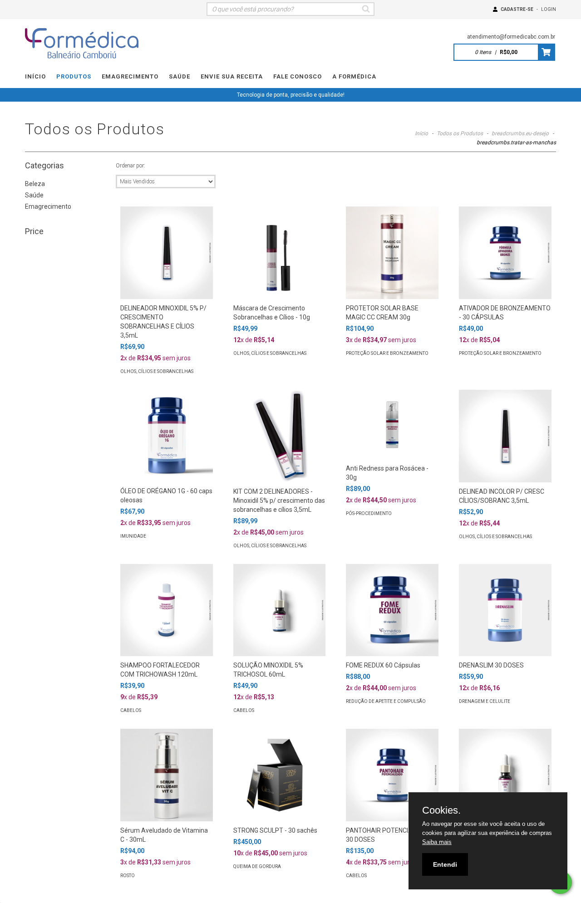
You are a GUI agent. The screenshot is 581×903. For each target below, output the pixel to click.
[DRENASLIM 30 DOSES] (505, 610)
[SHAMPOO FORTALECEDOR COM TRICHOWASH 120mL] (166, 610)
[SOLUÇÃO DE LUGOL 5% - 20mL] (505, 775)
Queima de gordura (257, 866)
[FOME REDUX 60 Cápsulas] (392, 610)
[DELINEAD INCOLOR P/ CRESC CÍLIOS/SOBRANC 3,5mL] (505, 436)
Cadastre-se (517, 9)
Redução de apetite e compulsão (386, 701)
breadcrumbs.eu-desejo (520, 133)
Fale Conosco (297, 76)
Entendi (445, 864)
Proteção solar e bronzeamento (387, 353)
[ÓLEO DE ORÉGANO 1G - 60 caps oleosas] (166, 436)
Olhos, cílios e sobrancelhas (156, 371)
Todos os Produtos (460, 133)
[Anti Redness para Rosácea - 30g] (392, 424)
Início (35, 76)
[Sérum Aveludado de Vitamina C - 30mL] (166, 775)
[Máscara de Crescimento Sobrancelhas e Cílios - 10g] (279, 252)
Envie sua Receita (232, 76)
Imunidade (133, 536)
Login (548, 9)
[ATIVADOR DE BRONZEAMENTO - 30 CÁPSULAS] (505, 252)
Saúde (179, 76)
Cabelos (130, 710)
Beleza (35, 183)
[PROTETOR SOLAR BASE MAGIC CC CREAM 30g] (392, 252)
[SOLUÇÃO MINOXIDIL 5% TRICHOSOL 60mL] (279, 610)
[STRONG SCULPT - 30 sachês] (279, 775)
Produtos (73, 76)
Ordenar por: (130, 165)
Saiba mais (437, 842)
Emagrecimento (130, 76)
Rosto (127, 875)
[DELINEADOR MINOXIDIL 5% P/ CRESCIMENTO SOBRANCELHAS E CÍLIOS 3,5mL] (166, 252)
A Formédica (354, 76)
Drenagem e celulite (484, 701)
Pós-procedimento (369, 513)
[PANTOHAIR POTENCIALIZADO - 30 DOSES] (392, 775)
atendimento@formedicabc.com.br (511, 37)
